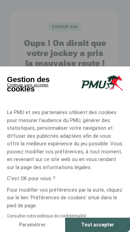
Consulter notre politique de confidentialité (46, 216)
